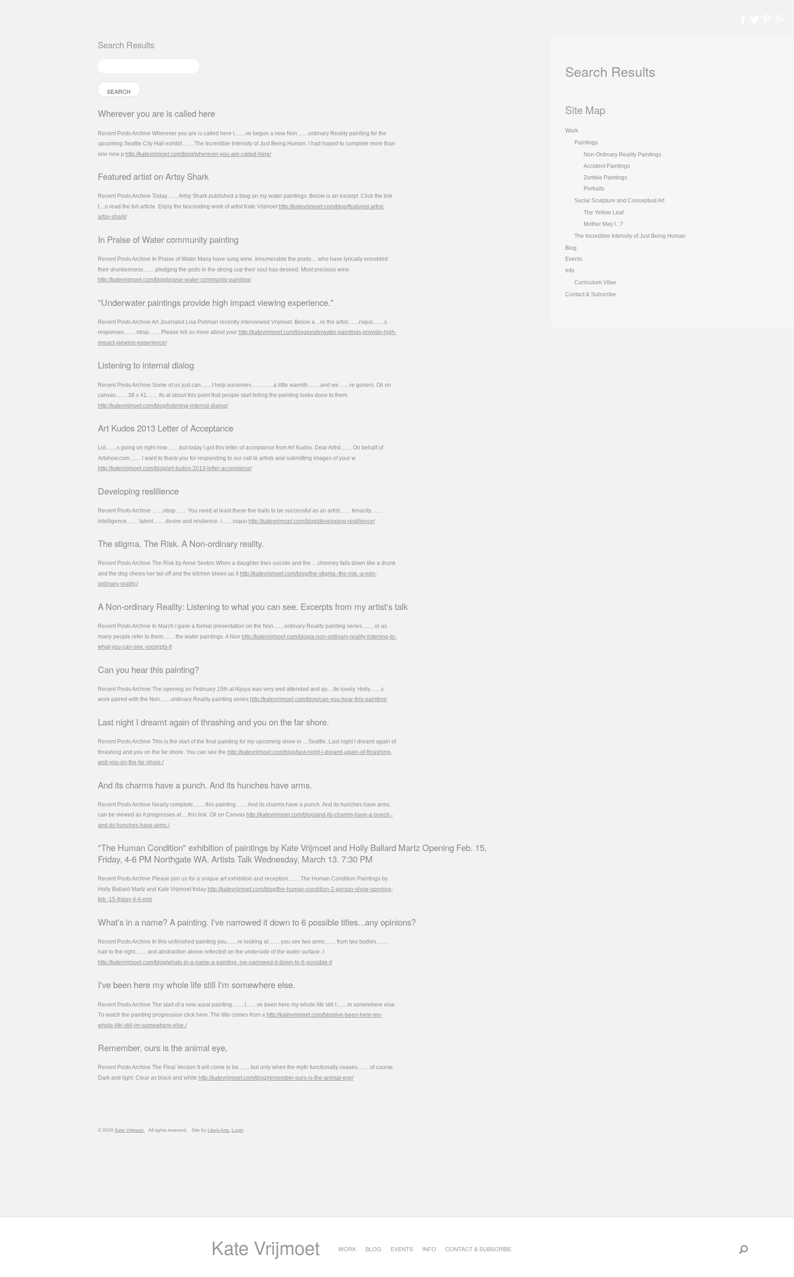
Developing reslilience (138, 491)
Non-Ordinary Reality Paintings (622, 154)
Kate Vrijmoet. (130, 1130)
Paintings (586, 142)
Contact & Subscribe (478, 1249)
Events (402, 1249)
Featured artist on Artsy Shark (153, 176)
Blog (373, 1249)
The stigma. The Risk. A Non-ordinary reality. (181, 543)
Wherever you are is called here (156, 113)
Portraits (594, 188)
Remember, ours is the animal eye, (162, 1047)
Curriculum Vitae (595, 282)
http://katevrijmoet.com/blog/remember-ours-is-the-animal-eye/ (275, 1078)
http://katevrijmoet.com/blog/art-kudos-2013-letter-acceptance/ (175, 468)
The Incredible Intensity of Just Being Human (630, 236)
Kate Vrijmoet (265, 1247)
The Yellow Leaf (604, 212)
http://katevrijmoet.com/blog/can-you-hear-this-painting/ (318, 699)
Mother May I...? (603, 224)
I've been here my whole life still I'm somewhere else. (196, 984)
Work (347, 1249)
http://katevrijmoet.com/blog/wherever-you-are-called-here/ (198, 154)
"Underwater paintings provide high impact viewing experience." (216, 302)
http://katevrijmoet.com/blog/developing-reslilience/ (312, 521)
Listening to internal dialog (146, 365)
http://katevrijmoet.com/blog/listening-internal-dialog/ (163, 406)
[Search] (743, 1249)
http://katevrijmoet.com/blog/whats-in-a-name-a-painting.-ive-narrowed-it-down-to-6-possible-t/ (215, 962)
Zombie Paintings (605, 177)
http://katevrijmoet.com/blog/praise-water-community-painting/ (174, 279)
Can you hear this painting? (148, 669)
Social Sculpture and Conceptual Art (619, 200)
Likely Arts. (219, 1130)
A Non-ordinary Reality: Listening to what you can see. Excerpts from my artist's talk (253, 606)
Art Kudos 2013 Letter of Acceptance (165, 428)
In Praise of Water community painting (168, 239)
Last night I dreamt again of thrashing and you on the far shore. (213, 722)
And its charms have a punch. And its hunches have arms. (205, 785)
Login (238, 1130)
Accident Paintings (607, 166)
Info (429, 1249)
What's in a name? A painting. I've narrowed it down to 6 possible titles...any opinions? (257, 922)
